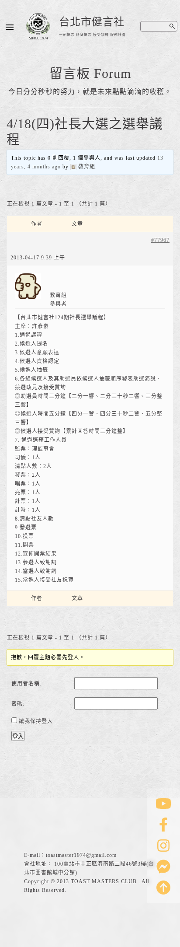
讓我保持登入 (36, 721)
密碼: (17, 704)
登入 (18, 736)
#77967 (160, 240)
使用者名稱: (26, 684)
